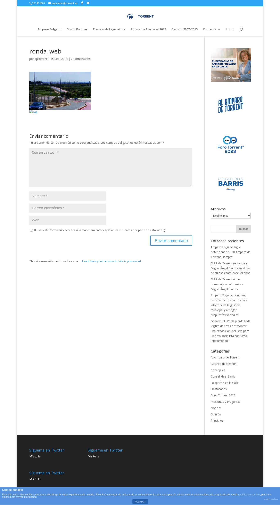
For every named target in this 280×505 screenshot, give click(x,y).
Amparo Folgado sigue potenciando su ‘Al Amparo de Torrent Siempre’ (230, 252)
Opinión (216, 414)
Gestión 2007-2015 (184, 29)
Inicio (229, 29)
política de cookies (249, 494)
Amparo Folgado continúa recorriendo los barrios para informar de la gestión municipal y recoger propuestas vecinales (229, 305)
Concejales (218, 370)
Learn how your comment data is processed (111, 261)
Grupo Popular (77, 29)
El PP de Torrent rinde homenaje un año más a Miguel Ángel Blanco (227, 284)
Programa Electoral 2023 (148, 29)
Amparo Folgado (49, 29)
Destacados (219, 389)
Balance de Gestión (224, 364)
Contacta (209, 29)
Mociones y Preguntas (225, 402)
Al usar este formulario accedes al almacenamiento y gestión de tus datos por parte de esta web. (99, 230)
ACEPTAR (140, 501)
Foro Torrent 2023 (223, 395)
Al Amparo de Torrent (225, 357)
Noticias (216, 408)
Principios (217, 420)
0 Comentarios (81, 59)
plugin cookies (271, 499)
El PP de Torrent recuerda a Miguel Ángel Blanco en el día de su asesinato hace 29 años (230, 268)
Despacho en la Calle (225, 383)
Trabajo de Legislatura (109, 29)
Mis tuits (35, 456)
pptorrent (41, 59)
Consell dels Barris (223, 376)
